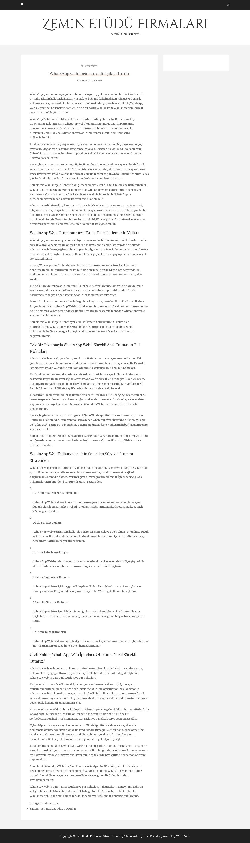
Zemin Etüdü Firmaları (125, 26)
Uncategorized (89, 66)
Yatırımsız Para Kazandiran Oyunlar (53, 808)
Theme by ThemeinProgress (129, 836)
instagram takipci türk (44, 803)
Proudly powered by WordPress (170, 836)
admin (99, 81)
